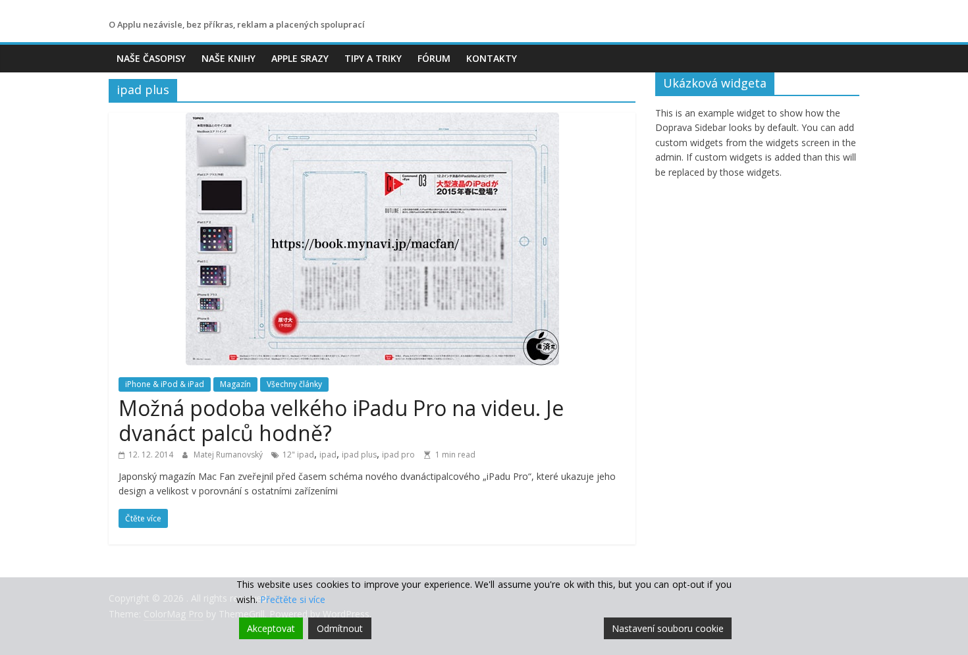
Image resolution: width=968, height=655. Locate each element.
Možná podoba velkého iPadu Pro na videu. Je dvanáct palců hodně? (341, 420)
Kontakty (491, 58)
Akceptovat (271, 628)
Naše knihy (228, 58)
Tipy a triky (373, 58)
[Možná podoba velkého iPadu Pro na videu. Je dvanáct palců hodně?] (372, 120)
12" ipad (298, 454)
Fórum (433, 58)
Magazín (235, 384)
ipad (327, 454)
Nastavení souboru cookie (668, 628)
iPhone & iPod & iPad (164, 384)
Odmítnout (340, 628)
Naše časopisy (151, 58)
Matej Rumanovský (229, 454)
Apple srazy (300, 58)
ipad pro (398, 454)
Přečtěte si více (292, 599)
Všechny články (294, 384)
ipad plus (359, 454)
